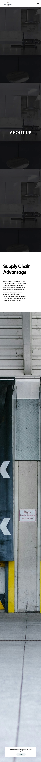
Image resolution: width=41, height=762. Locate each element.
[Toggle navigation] (33, 3)
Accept (21, 754)
